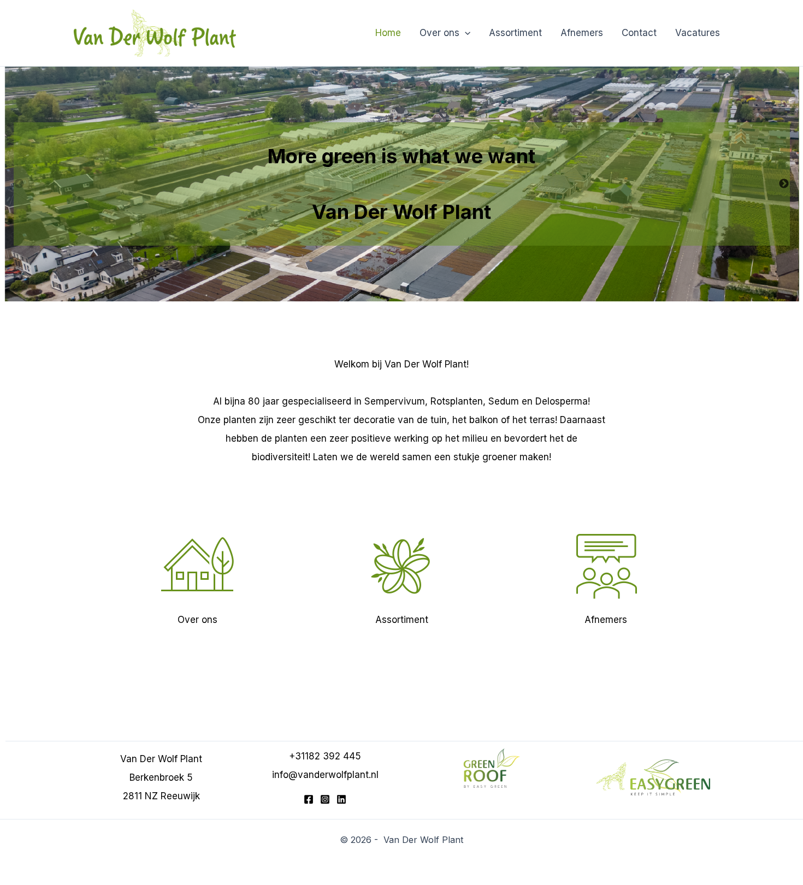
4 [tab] (437, 299)
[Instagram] (325, 799)
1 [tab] (387, 299)
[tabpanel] (401, 184)
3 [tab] (420, 299)
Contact (639, 32)
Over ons (439, 32)
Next (783, 184)
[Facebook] (309, 799)
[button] (464, 32)
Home (388, 32)
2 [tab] (404, 299)
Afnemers (581, 32)
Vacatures (697, 32)
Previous (19, 184)
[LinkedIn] (341, 799)
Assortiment (515, 32)
